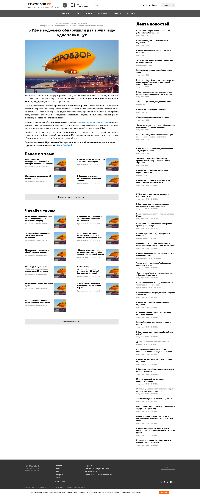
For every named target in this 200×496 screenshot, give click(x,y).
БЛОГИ (89, 14)
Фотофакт (59, 475)
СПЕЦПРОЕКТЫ (133, 14)
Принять (164, 492)
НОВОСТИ (65, 14)
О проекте (88, 466)
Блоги (57, 472)
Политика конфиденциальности (97, 469)
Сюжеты (58, 478)
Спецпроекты (60, 481)
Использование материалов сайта (98, 475)
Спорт (57, 469)
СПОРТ (78, 14)
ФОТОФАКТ (102, 14)
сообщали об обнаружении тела (92, 122)
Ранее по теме (39, 153)
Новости (58, 466)
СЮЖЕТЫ (117, 14)
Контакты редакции (92, 472)
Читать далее (45, 164)
